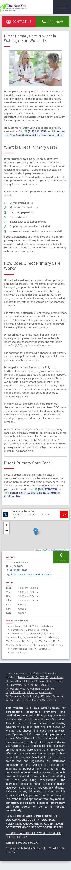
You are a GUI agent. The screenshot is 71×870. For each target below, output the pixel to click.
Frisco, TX (32, 684)
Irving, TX (43, 681)
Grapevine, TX (17, 696)
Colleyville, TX (17, 692)
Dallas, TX (31, 681)
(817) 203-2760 (18, 570)
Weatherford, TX (19, 688)
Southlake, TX (33, 700)
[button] (35, 532)
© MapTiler (45, 550)
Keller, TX (50, 696)
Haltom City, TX (35, 696)
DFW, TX (44, 677)
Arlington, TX (37, 688)
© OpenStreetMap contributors (59, 550)
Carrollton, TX (17, 681)
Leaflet (38, 550)
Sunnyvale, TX (17, 684)
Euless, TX (32, 692)
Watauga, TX (49, 700)
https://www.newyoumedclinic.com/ (31, 574)
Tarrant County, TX (28, 677)
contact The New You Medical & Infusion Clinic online (35, 133)
